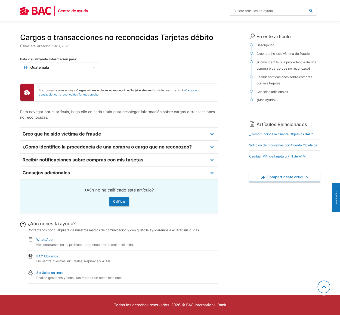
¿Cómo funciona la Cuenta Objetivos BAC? (281, 134)
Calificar (119, 201)
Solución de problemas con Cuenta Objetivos (283, 145)
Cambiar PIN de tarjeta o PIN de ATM (277, 156)
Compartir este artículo (287, 177)
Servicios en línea (49, 273)
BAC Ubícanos (47, 256)
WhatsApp (44, 239)
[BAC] (54, 11)
